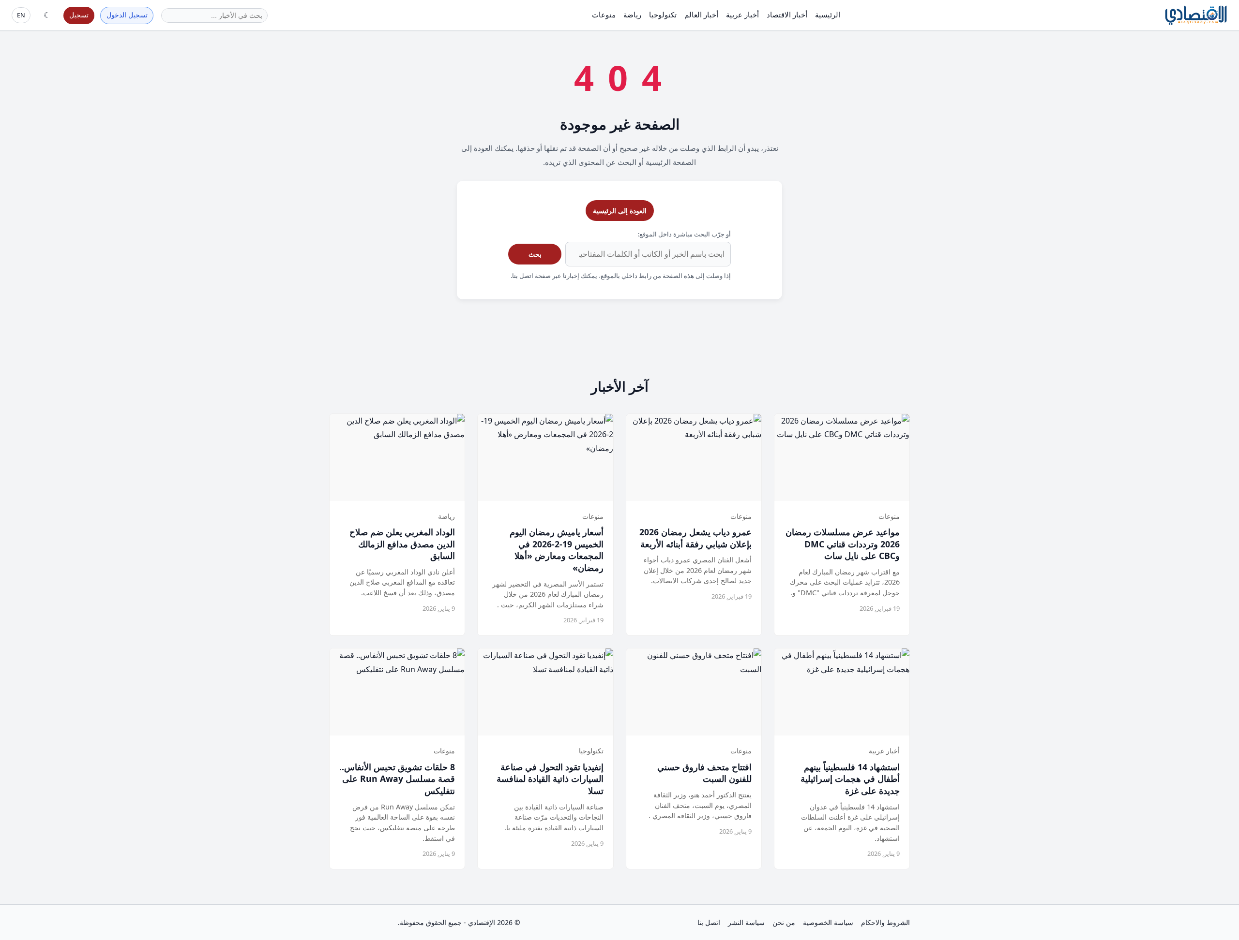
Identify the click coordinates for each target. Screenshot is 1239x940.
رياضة (632, 14)
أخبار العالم (701, 14)
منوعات (604, 14)
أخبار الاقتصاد (787, 14)
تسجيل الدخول (127, 14)
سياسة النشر (746, 922)
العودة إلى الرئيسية (620, 210)
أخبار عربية (742, 14)
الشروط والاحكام (885, 922)
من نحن (783, 922)
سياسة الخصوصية (828, 922)
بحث (535, 254)
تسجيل (79, 14)
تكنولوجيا (663, 14)
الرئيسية (827, 14)
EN (21, 15)
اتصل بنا (708, 922)
